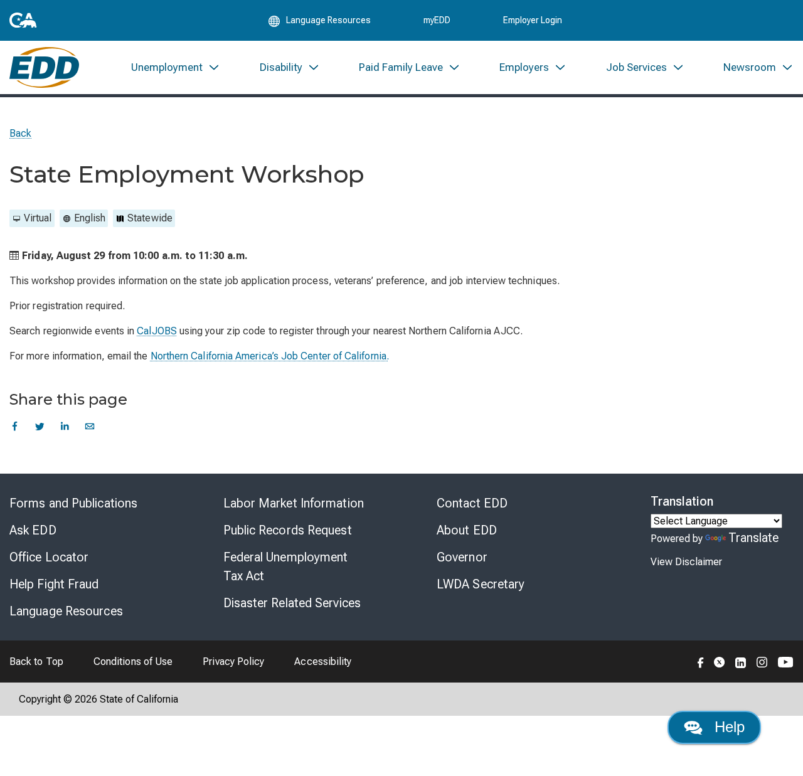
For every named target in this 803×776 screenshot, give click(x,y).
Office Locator (48, 557)
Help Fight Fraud (54, 584)
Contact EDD (472, 503)
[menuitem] (176, 67)
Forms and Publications (73, 503)
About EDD (467, 530)
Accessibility (322, 661)
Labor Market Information (293, 503)
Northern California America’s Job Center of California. (270, 356)
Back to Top (36, 661)
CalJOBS (157, 331)
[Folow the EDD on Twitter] (719, 661)
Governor (462, 557)
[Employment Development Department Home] (44, 67)
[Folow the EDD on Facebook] (701, 661)
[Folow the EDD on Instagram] (762, 661)
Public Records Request (287, 530)
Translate (753, 537)
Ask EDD (32, 530)
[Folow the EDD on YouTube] (786, 661)
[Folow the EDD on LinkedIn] (741, 661)
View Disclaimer (686, 562)
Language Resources (66, 611)
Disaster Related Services (292, 602)
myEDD (436, 20)
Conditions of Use (133, 661)
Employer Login (532, 20)
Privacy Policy (233, 661)
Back (20, 133)
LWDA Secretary (480, 584)
